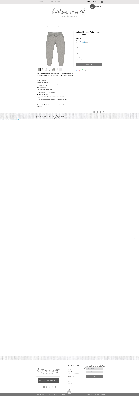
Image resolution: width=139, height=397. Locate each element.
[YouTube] (88, 1)
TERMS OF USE (90, 394)
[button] (102, 2)
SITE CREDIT (61, 394)
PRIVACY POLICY (100, 394)
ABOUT (70, 371)
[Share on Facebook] (77, 70)
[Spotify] (93, 1)
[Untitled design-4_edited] (95, 1)
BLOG (69, 378)
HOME (69, 369)
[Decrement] (77, 59)
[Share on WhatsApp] (82, 70)
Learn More (87, 42)
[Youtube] (44, 387)
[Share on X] (85, 70)
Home (38, 25)
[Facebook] (91, 1)
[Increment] (82, 59)
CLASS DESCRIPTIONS (73, 374)
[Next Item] (135, 238)
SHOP (69, 381)
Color (77, 45)
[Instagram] (89, 1)
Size (77, 51)
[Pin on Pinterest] (80, 70)
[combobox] (89, 47)
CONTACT (70, 383)
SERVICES (71, 376)
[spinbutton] (79, 59)
